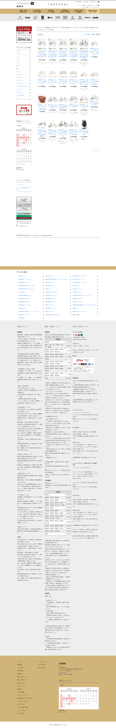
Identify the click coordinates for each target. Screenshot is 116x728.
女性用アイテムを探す (65, 11)
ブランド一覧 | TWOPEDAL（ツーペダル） (24, 188)
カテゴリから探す (37, 11)
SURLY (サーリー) (87, 17)
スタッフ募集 (82, 5)
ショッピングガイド (95, 7)
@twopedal (47, 235)
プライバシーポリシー (23, 701)
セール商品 (20, 667)
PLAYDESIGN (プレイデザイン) (50, 17)
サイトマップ (20, 704)
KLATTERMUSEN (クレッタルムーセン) (35, 17)
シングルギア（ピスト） (26, 24)
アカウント (93, 1)
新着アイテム (23, 11)
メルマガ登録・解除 (22, 707)
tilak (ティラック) (27, 17)
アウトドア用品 (85, 24)
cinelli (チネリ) (95, 17)
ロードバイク (43, 21)
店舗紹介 (79, 11)
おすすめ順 (88, 34)
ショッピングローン (20, 184)
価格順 (93, 34)
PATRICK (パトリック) (72, 17)
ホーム (19, 661)
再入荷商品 (20, 670)
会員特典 (86, 1)
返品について (20, 683)
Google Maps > (63, 672)
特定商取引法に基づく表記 (24, 698)
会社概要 (98, 5)
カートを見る (41, 664)
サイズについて (21, 686)
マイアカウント (42, 661)
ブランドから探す (51, 11)
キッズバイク (64, 24)
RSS (18, 713)
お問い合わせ (90, 5)
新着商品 (19, 664)
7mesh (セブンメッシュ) (80, 17)
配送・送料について (22, 680)
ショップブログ (93, 11)
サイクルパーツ (24, 21)
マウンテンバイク (85, 21)
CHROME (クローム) (42, 17)
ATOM (22, 713)
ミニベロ (42, 24)
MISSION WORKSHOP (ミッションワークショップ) (65, 17)
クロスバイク (64, 21)
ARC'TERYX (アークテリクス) (20, 17)
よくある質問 (86, 7)
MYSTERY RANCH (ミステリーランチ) (57, 17)
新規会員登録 (79, 1)
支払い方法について (22, 676)
